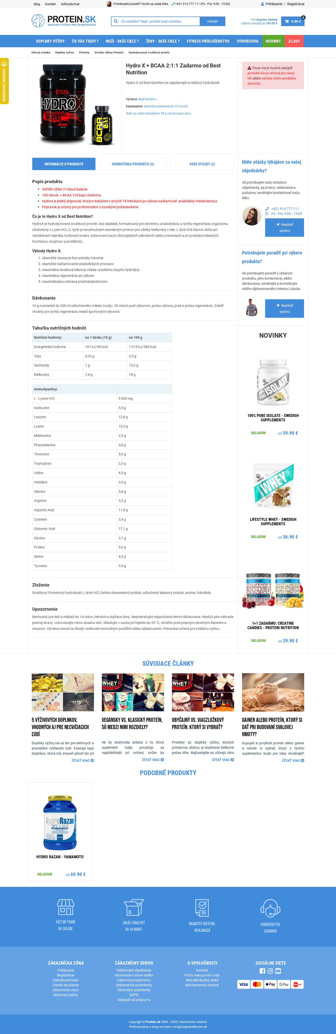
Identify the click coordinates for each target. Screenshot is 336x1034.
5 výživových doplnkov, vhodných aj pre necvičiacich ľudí (60, 726)
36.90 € (290, 536)
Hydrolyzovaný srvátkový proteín (149, 52)
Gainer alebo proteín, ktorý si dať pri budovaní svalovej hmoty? (272, 726)
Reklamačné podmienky (134, 985)
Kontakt (50, 4)
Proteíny (84, 52)
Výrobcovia (248, 41)
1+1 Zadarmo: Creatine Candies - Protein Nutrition (273, 625)
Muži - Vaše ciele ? (122, 41)
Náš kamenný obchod (202, 985)
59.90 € (290, 433)
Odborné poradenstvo (134, 980)
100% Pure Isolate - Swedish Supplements (273, 417)
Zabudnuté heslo (65, 980)
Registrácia (296, 3)
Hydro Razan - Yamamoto (60, 856)
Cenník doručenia (65, 985)
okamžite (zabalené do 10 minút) (166, 106)
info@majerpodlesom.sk (190, 1026)
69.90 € (78, 874)
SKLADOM (258, 432)
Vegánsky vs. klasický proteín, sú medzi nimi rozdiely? (132, 723)
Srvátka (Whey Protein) (109, 52)
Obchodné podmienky (134, 989)
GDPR (133, 994)
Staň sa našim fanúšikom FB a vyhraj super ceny (158, 113)
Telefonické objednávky (134, 970)
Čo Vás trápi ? (85, 41)
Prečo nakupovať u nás (202, 975)
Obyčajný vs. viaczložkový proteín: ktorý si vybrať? (198, 723)
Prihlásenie (273, 3)
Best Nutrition (147, 99)
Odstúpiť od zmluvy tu (134, 999)
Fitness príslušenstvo (208, 41)
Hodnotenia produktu (133, 163)
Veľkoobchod (70, 4)
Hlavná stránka (40, 52)
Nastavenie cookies (193, 1021)
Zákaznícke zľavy (66, 989)
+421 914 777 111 (187, 4)
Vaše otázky (202, 163)
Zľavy (294, 41)
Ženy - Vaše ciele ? (163, 41)
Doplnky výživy (50, 41)
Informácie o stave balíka (134, 975)
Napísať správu (286, 227)
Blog (37, 4)
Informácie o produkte (64, 163)
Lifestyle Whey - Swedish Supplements (273, 521)
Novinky (273, 41)
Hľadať (212, 21)
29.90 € (290, 640)
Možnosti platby (65, 994)
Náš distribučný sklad (202, 980)
